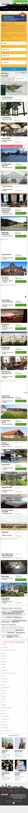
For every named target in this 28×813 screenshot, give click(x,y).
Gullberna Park (15, 622)
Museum (4, 702)
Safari (3, 710)
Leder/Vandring (5, 687)
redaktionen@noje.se (17, 801)
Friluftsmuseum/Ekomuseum (9, 673)
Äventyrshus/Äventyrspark (8, 650)
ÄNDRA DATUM (18, 99)
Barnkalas (4, 656)
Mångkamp (4, 696)
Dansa (3, 667)
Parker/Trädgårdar (6, 707)
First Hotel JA (11, 612)
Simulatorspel (5, 716)
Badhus (3, 653)
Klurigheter (5, 679)
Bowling (4, 664)
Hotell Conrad (16, 611)
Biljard (3, 659)
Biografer (4, 661)
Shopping (4, 713)
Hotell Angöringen (17, 620)
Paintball (4, 704)
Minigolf (4, 699)
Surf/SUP (4, 722)
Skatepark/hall (5, 719)
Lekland (4, 690)
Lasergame (4, 684)
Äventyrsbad (5, 647)
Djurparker (4, 670)
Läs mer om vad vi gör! (20, 797)
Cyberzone (9, 637)
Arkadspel (4, 644)
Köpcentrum (5, 681)
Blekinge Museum (20, 632)
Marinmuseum (19, 630)
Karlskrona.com (4, 12)
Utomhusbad (5, 727)
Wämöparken (11, 632)
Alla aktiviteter (7, 731)
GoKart (3, 676)
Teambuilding (5, 725)
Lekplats (4, 693)
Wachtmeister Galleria (12, 636)
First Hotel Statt (18, 612)
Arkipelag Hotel (17, 617)
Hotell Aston (9, 617)
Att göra (6, 8)
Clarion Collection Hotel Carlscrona (12, 613)
